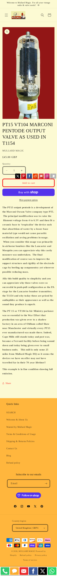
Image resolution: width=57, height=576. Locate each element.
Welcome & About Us (17, 420)
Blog (8, 455)
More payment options (28, 200)
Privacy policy (41, 555)
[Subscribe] (46, 483)
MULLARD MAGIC (27, 551)
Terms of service (30, 560)
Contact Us (11, 448)
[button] (6, 15)
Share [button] (8, 383)
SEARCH (11, 412)
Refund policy (13, 463)
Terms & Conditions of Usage (21, 434)
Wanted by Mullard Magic (19, 427)
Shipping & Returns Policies (20, 441)
